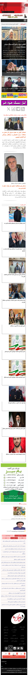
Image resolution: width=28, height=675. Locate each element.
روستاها (6, 638)
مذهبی (14, 635)
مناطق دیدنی (22, 644)
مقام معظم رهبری (22, 628)
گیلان (14, 627)
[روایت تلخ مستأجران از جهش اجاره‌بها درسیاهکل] (14, 67)
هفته (22, 538)
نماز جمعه (6, 630)
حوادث (22, 641)
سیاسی (6, 627)
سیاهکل (6, 633)
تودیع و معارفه (14, 638)
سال (6, 538)
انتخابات (6, 641)
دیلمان (6, 635)
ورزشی (22, 635)
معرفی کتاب (14, 641)
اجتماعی (22, 638)
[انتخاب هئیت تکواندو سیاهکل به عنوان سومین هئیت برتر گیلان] (14, 84)
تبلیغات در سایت (14, 631)
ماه (14, 538)
